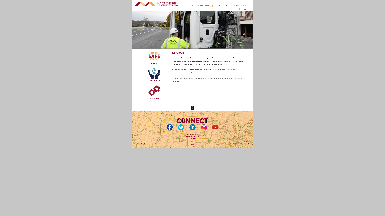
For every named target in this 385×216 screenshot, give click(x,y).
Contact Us (244, 9)
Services (227, 5)
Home (192, 144)
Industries (217, 5)
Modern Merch (197, 5)
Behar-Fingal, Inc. (245, 144)
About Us (245, 5)
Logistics (236, 5)
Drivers (208, 5)
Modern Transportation (146, 144)
